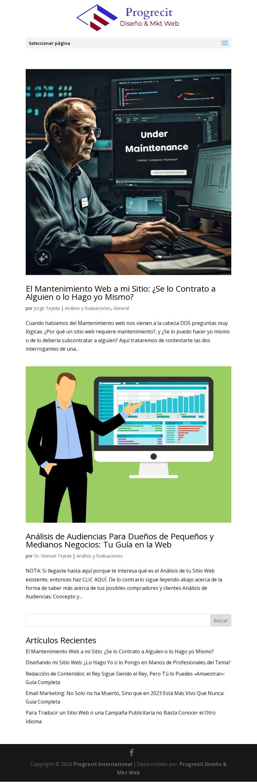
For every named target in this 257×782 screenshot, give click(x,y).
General (121, 308)
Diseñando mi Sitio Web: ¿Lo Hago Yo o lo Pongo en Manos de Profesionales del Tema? (128, 662)
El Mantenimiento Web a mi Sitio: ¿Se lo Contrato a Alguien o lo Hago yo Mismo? (121, 292)
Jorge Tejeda (47, 308)
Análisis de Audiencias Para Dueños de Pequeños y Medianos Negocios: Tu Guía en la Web (120, 540)
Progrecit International (102, 764)
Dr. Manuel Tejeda (52, 556)
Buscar (221, 620)
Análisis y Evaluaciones (88, 308)
